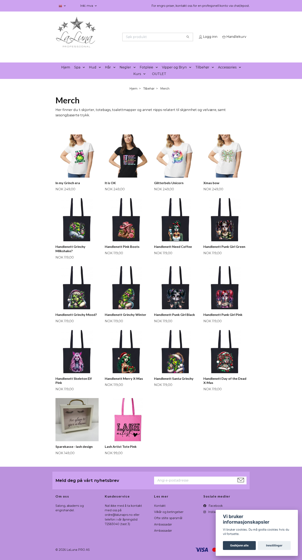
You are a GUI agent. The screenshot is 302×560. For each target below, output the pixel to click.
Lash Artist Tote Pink (121, 452)
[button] (84, 73)
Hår (108, 73)
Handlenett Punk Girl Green (224, 252)
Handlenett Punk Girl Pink (222, 320)
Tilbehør (202, 73)
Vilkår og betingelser (168, 518)
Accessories (227, 73)
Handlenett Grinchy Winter (125, 320)
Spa (77, 73)
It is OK (110, 189)
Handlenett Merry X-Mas (124, 384)
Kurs (137, 80)
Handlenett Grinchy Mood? (76, 320)
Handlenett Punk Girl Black (174, 320)
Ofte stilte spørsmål (168, 524)
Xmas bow (211, 189)
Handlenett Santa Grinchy (174, 384)
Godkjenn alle (239, 545)
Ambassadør (163, 530)
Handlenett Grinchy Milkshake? (70, 254)
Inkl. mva (87, 6)
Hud (92, 73)
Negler (125, 73)
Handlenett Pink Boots (122, 252)
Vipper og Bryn (174, 73)
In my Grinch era (67, 189)
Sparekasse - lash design (74, 452)
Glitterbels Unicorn (168, 189)
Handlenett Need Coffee (173, 252)
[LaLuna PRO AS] (103, 37)
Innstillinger (274, 545)
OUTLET (159, 80)
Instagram (215, 518)
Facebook (215, 511)
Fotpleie (146, 73)
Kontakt (160, 511)
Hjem (65, 73)
